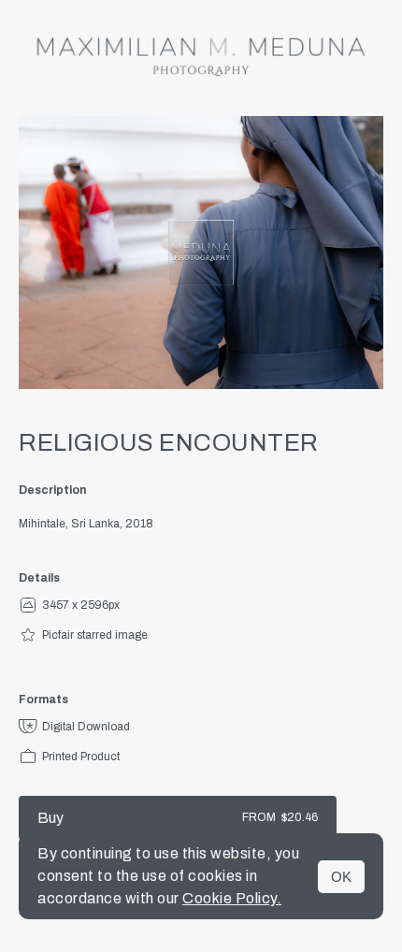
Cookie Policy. (231, 898)
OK (341, 877)
